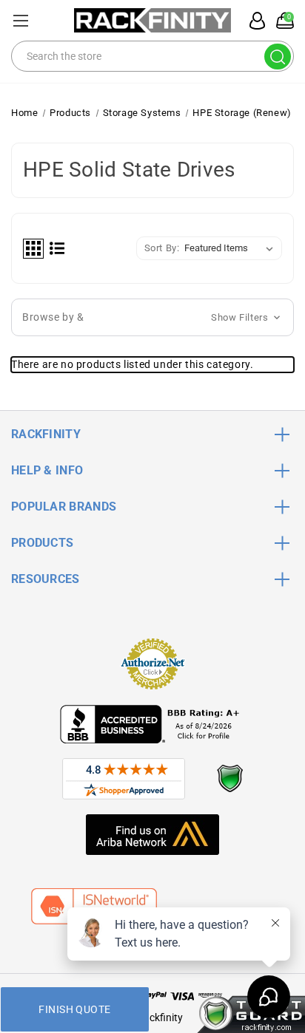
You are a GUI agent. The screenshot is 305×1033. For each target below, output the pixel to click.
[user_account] (253, 21)
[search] (277, 56)
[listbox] (231, 248)
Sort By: (162, 247)
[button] (152, 317)
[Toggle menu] (20, 20)
